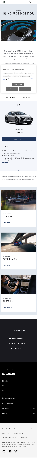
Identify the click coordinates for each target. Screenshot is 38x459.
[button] (7, 2)
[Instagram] (15, 451)
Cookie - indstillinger (18, 84)
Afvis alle (12, 89)
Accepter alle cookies (25, 89)
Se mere (5, 163)
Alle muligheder (11, 97)
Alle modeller (27, 97)
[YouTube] (4, 451)
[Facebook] (10, 451)
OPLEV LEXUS (7, 256)
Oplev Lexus (7, 214)
